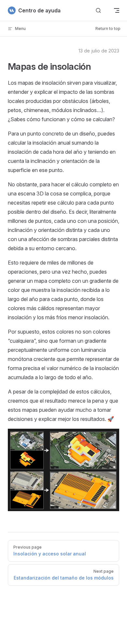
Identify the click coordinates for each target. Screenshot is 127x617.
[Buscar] (98, 11)
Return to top (107, 28)
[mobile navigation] (116, 10)
